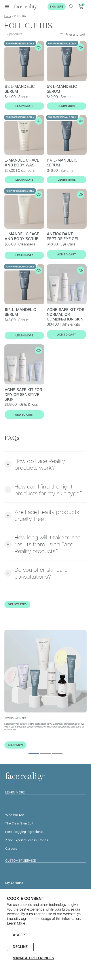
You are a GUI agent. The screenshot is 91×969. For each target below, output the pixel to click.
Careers (11, 848)
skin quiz (56, 6)
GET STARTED (17, 604)
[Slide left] (33, 753)
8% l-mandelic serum (20, 89)
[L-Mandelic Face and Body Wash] (24, 135)
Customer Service (20, 860)
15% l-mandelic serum (20, 312)
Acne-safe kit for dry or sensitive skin (23, 394)
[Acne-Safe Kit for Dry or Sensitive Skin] (24, 364)
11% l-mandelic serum (62, 163)
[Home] (26, 7)
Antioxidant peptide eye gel (63, 236)
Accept (20, 934)
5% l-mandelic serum (62, 89)
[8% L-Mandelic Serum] (24, 61)
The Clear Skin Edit (19, 823)
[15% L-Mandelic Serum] (24, 284)
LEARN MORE (24, 106)
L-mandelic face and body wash (22, 163)
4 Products (13, 428)
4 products (55, 348)
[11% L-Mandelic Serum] (67, 135)
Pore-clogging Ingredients (24, 832)
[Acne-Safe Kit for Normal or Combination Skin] (67, 284)
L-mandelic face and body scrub (22, 236)
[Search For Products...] (71, 6)
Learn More (16, 923)
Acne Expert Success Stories (26, 840)
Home (7, 16)
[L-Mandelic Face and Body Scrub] (24, 209)
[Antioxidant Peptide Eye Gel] (67, 209)
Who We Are (14, 815)
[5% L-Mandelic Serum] (67, 61)
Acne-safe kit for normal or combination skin (65, 314)
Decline (20, 946)
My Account (14, 883)
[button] (7, 6)
